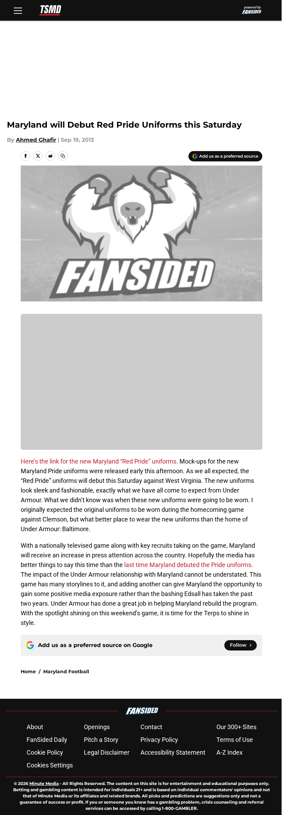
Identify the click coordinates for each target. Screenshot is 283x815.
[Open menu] (18, 10)
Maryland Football (66, 671)
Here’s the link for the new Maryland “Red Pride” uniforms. (99, 461)
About (35, 726)
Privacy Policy (159, 739)
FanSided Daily (47, 739)
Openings (97, 726)
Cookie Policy (45, 752)
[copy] (63, 156)
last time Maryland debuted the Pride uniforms (187, 564)
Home (28, 671)
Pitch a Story (101, 739)
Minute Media (44, 783)
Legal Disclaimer (106, 752)
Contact (151, 726)
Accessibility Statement (172, 752)
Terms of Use (234, 739)
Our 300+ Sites (236, 726)
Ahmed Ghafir (36, 140)
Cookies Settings (50, 765)
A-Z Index (229, 752)
